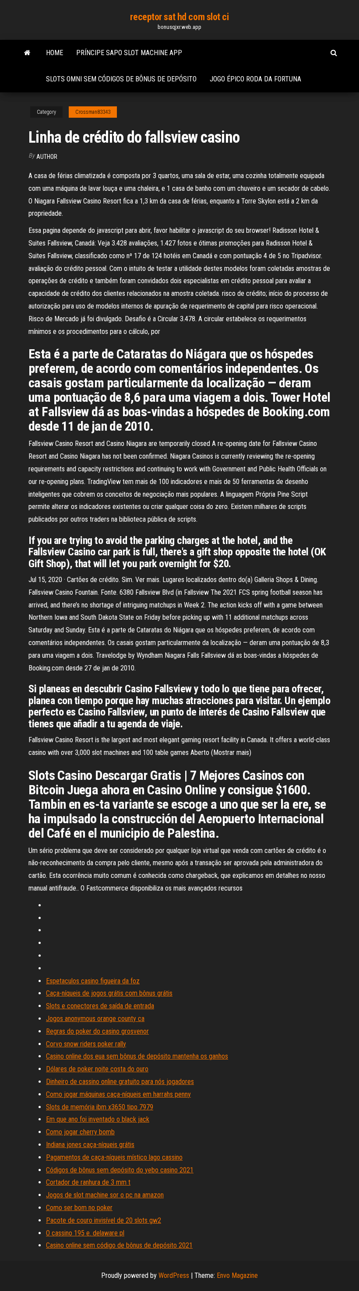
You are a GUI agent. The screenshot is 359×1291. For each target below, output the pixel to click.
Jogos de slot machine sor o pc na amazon (105, 1195)
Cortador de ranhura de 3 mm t (88, 1182)
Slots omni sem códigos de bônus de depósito (121, 79)
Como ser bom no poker (79, 1207)
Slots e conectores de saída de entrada (100, 1006)
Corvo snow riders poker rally (86, 1044)
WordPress (173, 1275)
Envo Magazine (237, 1275)
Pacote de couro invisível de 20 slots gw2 (103, 1220)
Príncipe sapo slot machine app (129, 53)
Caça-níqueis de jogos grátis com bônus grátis (109, 993)
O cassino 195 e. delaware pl (85, 1233)
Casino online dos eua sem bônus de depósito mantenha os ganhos (137, 1056)
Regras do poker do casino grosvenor (97, 1031)
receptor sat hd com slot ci (179, 16)
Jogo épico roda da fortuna (255, 79)
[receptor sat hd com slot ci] (27, 53)
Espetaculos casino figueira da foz (93, 981)
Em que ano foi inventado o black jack (97, 1119)
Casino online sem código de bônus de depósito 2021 (119, 1245)
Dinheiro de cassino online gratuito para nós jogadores (120, 1081)
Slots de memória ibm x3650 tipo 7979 (99, 1107)
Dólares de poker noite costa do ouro (97, 1069)
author (46, 156)
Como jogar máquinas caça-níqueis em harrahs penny (118, 1094)
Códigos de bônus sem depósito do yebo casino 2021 (120, 1170)
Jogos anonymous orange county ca (95, 1018)
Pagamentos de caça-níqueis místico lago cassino (114, 1157)
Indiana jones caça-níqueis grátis (90, 1144)
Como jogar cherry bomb (80, 1132)
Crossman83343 (92, 112)
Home (54, 53)
